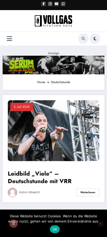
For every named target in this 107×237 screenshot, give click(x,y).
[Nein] (100, 223)
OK (54, 229)
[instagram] (50, 4)
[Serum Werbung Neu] (53, 64)
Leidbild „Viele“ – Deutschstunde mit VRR (40, 177)
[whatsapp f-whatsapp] (63, 4)
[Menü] (9, 38)
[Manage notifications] (13, 223)
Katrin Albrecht (29, 192)
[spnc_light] (95, 38)
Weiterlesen (87, 192)
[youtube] (56, 4)
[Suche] (83, 38)
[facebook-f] (43, 4)
